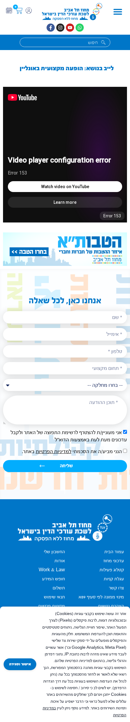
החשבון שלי (54, 551)
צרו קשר (116, 588)
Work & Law (52, 569)
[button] (117, 12)
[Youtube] (70, 28)
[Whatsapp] (80, 28)
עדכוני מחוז (113, 560)
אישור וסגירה (20, 664)
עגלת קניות (114, 579)
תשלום (59, 588)
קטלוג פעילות (111, 569)
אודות (59, 560)
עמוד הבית (114, 551)
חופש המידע (53, 579)
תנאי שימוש (54, 597)
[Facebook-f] (51, 28)
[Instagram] (60, 28)
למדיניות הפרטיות (53, 451)
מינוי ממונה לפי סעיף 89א (101, 597)
